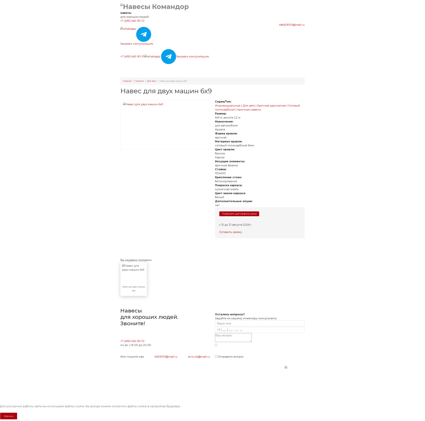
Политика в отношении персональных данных (148, 380)
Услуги (202, 68)
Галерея (187, 68)
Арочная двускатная (272, 105)
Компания (240, 68)
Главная (124, 68)
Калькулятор (169, 68)
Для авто (249, 105)
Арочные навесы (249, 109)
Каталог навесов (144, 68)
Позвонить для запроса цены (239, 213)
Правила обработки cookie (137, 385)
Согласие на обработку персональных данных (148, 391)
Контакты (259, 68)
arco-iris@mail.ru (199, 356)
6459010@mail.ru (293, 24)
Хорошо (8, 416)
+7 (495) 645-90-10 (132, 20)
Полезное (220, 68)
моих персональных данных (275, 350)
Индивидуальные (228, 105)
